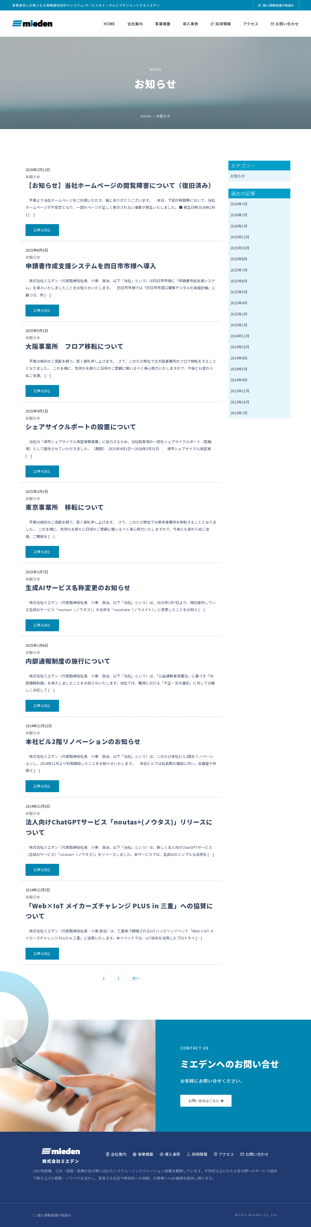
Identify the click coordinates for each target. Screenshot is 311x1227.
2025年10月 (239, 247)
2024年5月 (238, 368)
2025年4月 (238, 302)
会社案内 (135, 23)
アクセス (251, 23)
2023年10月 (239, 401)
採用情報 (223, 23)
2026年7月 (238, 203)
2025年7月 (238, 269)
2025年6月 (238, 280)
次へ (135, 978)
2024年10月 (239, 346)
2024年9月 (238, 357)
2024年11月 (239, 335)
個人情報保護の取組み (278, 5)
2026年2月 (238, 214)
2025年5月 (238, 291)
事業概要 (163, 23)
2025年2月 (238, 313)
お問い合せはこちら (204, 1101)
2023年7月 (238, 412)
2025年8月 (238, 258)
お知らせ (33, 176)
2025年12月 (239, 236)
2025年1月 (238, 324)
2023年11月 (239, 390)
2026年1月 (238, 225)
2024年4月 (238, 379)
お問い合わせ (287, 23)
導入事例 (190, 23)
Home (145, 116)
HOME (109, 23)
